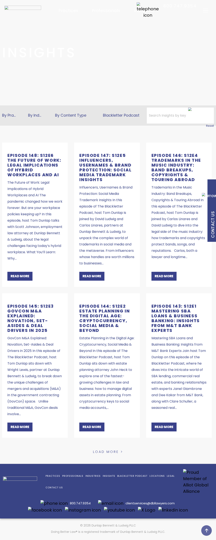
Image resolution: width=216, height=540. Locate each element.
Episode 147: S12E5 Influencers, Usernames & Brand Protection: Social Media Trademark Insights (105, 167)
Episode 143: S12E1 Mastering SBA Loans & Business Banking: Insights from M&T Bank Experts (175, 318)
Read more (20, 276)
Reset (210, 126)
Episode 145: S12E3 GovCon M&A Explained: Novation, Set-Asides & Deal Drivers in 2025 (30, 318)
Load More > (108, 451)
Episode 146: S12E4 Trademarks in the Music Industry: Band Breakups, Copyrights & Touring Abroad (176, 167)
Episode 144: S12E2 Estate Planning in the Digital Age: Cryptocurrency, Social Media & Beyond (104, 318)
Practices (68, 10)
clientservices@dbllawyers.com (150, 503)
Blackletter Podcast (121, 115)
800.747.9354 (180, 6)
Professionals (106, 10)
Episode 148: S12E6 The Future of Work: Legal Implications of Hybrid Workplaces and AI (34, 165)
